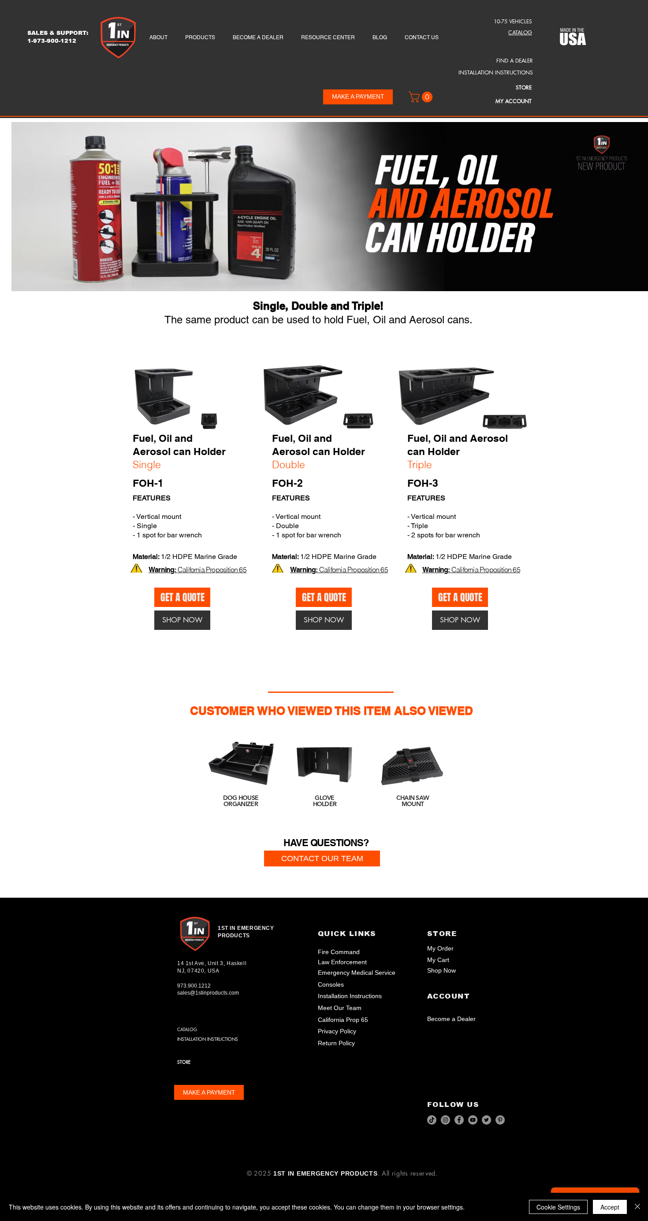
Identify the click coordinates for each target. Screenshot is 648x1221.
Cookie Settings (558, 1206)
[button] (422, 97)
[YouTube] (472, 1120)
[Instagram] (445, 1120)
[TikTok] (431, 1120)
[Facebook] (459, 1120)
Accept (609, 1206)
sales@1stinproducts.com (208, 993)
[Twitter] (486, 1120)
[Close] (637, 1207)
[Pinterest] (500, 1120)
